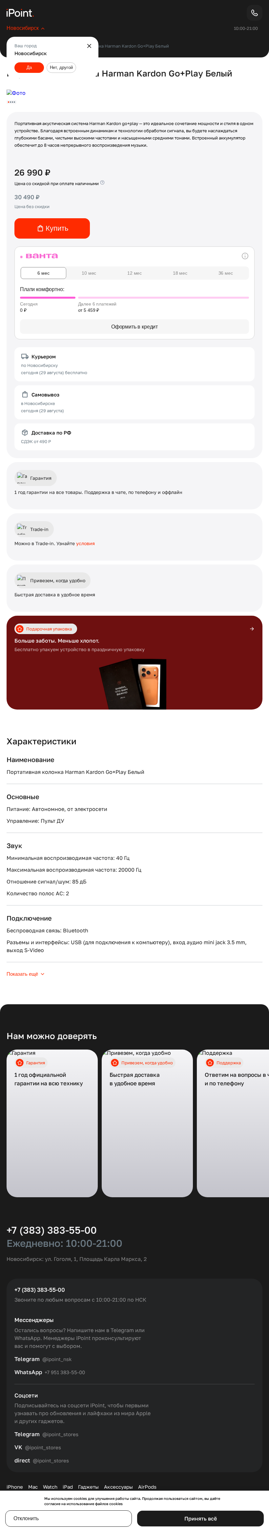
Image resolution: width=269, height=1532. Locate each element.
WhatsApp (28, 1372)
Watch (50, 1487)
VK (18, 1447)
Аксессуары (118, 1487)
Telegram (27, 1359)
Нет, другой (61, 67)
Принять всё (200, 1518)
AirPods (147, 1487)
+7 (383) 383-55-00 (52, 1230)
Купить (57, 228)
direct (22, 1460)
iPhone (15, 1487)
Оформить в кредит (134, 327)
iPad (68, 1487)
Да (29, 67)
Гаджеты (88, 1487)
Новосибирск (23, 28)
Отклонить (26, 1518)
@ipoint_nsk (57, 1359)
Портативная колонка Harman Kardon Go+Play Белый (113, 46)
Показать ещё (22, 974)
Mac (33, 1487)
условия (85, 543)
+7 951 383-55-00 (65, 1372)
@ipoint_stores (60, 1434)
